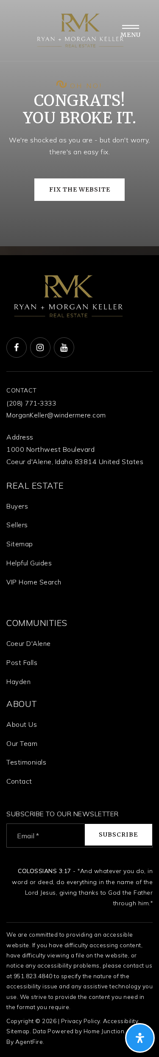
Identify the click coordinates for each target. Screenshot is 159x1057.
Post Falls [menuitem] (21, 663)
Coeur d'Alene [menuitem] (28, 644)
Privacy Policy (80, 1020)
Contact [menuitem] (19, 781)
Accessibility (120, 1020)
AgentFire (29, 1041)
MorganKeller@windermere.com (56, 415)
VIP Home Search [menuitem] (33, 582)
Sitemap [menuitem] (19, 544)
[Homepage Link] (79, 29)
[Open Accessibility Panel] (140, 1038)
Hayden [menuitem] (18, 682)
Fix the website (79, 189)
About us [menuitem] (21, 724)
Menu (130, 35)
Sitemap (18, 1031)
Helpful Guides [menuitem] (29, 563)
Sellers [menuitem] (17, 525)
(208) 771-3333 (31, 403)
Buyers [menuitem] (17, 506)
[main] (79, 127)
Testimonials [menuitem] (26, 762)
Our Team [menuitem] (21, 743)
